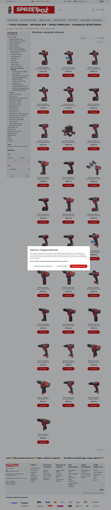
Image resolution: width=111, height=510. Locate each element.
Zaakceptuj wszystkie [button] (79, 266)
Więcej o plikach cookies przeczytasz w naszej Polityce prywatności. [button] (49, 261)
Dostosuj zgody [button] (62, 266)
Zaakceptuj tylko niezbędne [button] (43, 266)
